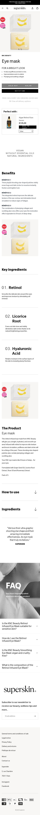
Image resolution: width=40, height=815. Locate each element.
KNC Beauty (6, 55)
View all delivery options (21, 101)
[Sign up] (35, 716)
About (4, 756)
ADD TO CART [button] (25, 127)
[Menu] (2, 8)
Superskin (22, 810)
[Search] (7, 8)
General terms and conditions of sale (15, 734)
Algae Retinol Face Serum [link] (26, 119)
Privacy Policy (6, 742)
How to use (10, 492)
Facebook (5, 786)
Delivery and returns (9, 746)
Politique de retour (9, 750)
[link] (9, 124)
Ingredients (11, 509)
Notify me (20, 91)
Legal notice (6, 738)
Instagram (5, 782)
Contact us (6, 761)
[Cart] (37, 8)
